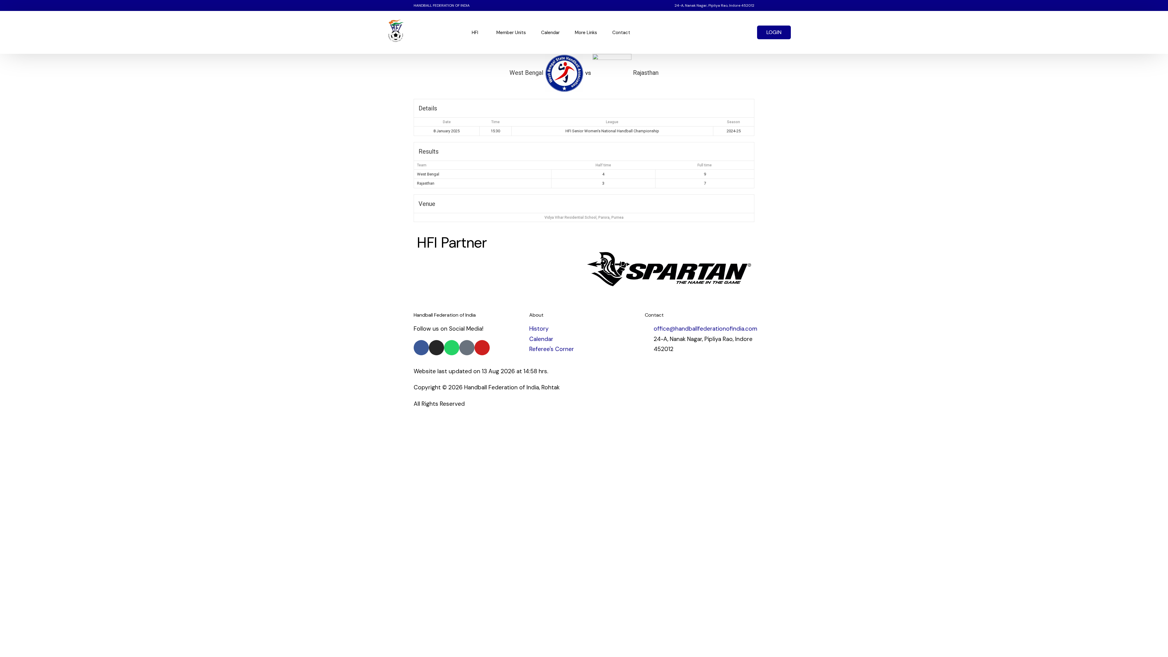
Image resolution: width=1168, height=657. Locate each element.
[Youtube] (723, 32)
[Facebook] (703, 32)
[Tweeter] (713, 32)
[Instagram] (734, 32)
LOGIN (773, 32)
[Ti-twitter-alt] (466, 347)
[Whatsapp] (744, 32)
